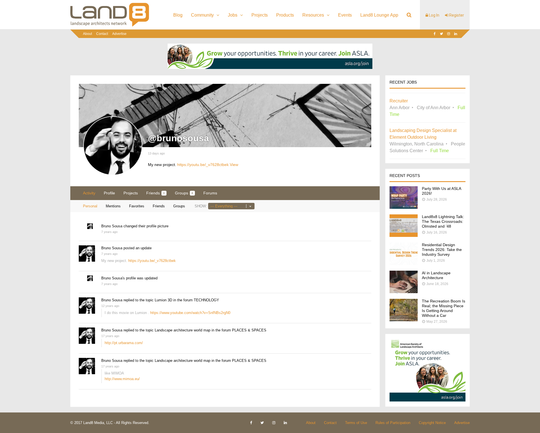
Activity (89, 193)
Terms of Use (356, 423)
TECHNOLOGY (206, 300)
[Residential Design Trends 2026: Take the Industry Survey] (404, 263)
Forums (210, 193)
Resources (313, 15)
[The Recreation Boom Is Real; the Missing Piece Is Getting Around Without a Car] (404, 319)
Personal (90, 206)
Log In (433, 15)
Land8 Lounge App (379, 15)
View (234, 164)
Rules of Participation (392, 423)
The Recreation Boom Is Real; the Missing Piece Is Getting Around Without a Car (443, 308)
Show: (201, 206)
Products (285, 15)
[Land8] (109, 26)
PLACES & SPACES (249, 330)
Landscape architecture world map (182, 330)
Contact (102, 34)
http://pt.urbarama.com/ (124, 343)
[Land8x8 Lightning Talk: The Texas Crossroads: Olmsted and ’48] (404, 235)
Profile (109, 193)
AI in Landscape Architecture (436, 275)
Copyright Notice (432, 423)
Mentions (113, 206)
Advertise (119, 34)
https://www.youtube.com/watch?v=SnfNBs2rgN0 (190, 313)
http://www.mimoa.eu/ (122, 379)
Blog (178, 15)
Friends (155, 193)
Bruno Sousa (111, 226)
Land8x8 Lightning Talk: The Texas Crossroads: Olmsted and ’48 (443, 221)
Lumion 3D (163, 300)
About (87, 34)
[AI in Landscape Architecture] (404, 291)
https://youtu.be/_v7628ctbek (203, 164)
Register (456, 15)
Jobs (232, 15)
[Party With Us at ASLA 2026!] (404, 207)
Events (345, 15)
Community (202, 15)
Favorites (136, 206)
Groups (184, 193)
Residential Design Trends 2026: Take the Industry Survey (442, 250)
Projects (259, 15)
